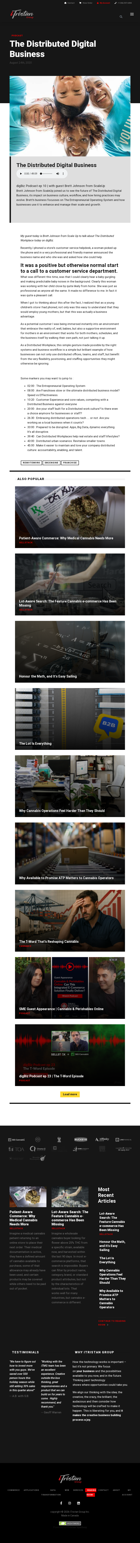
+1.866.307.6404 (125, 3)
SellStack (26, 542)
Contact (71, 3)
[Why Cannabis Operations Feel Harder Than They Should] (70, 786)
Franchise (70, 463)
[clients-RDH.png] (38, 1158)
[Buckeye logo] (81, 1139)
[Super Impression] (81, 1148)
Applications (31, 1490)
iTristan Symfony (77, 1527)
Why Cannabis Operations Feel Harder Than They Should (62, 811)
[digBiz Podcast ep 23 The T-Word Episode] (70, 1055)
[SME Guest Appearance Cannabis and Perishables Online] (70, 988)
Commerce (14, 1490)
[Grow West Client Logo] (38, 1139)
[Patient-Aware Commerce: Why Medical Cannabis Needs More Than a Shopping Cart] (70, 517)
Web (67, 1490)
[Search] (121, 17)
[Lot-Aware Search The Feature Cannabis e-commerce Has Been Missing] (70, 584)
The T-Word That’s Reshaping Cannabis (49, 942)
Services (78, 1490)
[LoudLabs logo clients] (59, 1139)
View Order (87, 3)
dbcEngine (51, 463)
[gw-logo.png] (102, 1148)
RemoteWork (31, 463)
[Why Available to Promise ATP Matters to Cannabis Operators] (70, 853)
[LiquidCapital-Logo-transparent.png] (59, 1148)
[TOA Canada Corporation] (16, 1148)
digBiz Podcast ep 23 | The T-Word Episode (51, 1076)
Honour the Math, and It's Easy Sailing (48, 676)
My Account (105, 3)
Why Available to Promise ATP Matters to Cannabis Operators (66, 878)
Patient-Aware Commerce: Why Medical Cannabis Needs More (66, 538)
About (116, 1490)
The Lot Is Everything (35, 744)
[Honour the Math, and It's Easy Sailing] (70, 652)
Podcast (17, 35)
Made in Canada (70, 1515)
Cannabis (25, 946)
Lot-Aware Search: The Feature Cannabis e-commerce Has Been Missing (67, 603)
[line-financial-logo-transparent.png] (123, 1139)
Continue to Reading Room (112, 1323)
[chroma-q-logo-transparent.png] (38, 1148)
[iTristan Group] (22, 14)
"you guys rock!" (50, 1361)
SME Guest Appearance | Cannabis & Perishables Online (61, 1009)
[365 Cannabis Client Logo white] (16, 1139)
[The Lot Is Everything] (70, 719)
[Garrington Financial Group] (16, 1158)
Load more (70, 1094)
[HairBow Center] (123, 1148)
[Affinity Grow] (102, 1139)
